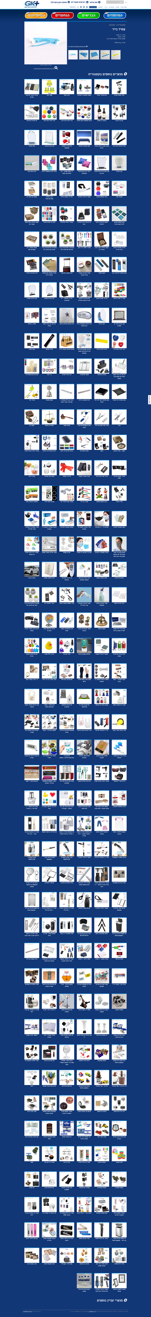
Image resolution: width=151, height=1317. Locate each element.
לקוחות (100, 7)
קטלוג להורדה (150, 400)
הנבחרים (111, 7)
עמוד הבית (124, 7)
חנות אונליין (93, 7)
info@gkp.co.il (92, 1311)
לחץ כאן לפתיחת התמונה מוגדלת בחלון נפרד (44, 68)
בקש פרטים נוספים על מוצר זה (77, 46)
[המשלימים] (36, 15)
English (73, 7)
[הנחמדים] (62, 15)
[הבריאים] (88, 15)
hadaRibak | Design (27, 1311)
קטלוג (106, 7)
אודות (117, 7)
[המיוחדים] (115, 15)
